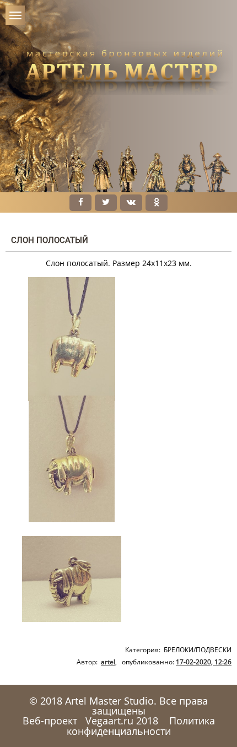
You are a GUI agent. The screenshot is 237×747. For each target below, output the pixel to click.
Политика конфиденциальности (141, 725)
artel (108, 662)
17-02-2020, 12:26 (203, 662)
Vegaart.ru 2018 (121, 720)
